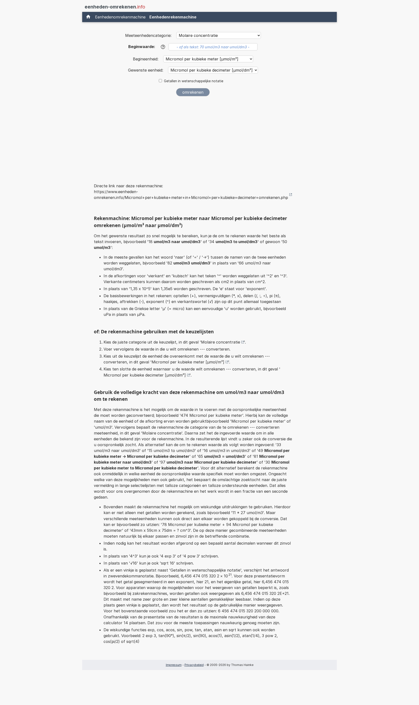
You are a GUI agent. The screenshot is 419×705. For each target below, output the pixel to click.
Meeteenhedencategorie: (148, 35)
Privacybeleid (194, 665)
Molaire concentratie (220, 342)
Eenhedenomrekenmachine (120, 17)
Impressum (174, 665)
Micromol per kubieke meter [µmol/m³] (188, 362)
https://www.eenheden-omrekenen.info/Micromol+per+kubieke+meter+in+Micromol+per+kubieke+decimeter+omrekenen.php (191, 194)
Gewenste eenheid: (146, 70)
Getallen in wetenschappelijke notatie (193, 81)
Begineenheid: (146, 59)
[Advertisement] (193, 136)
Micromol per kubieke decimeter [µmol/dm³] (145, 375)
